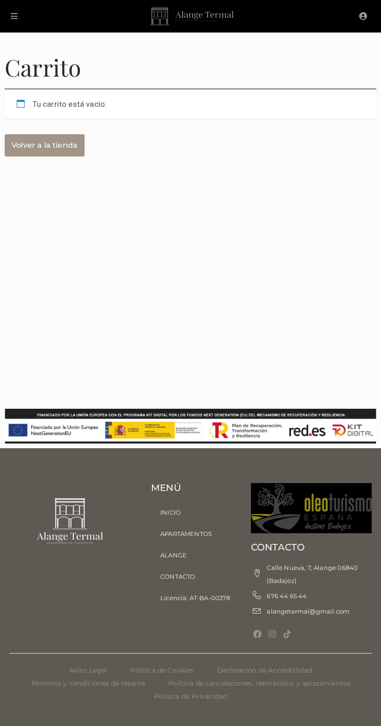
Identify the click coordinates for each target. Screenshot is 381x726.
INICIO (170, 512)
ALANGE (173, 555)
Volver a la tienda (45, 145)
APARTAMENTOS (186, 533)
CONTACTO (177, 576)
